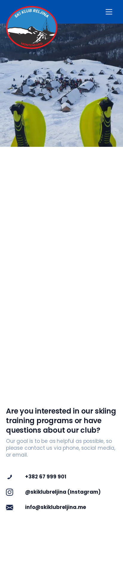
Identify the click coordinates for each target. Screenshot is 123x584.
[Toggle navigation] (109, 12)
